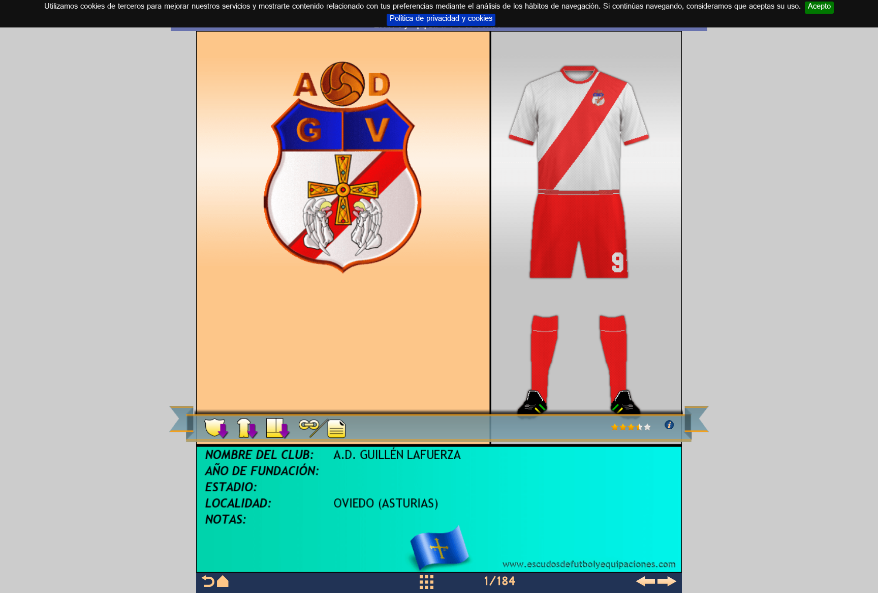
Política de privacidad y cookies (441, 20)
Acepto (819, 8)
